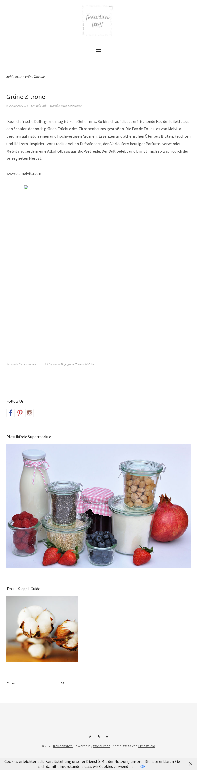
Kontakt (90, 738)
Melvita (89, 364)
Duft (63, 364)
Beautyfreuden (27, 364)
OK (143, 766)
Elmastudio (146, 746)
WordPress (101, 746)
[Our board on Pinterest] (20, 413)
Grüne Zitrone (25, 96)
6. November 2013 (17, 105)
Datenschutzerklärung (107, 738)
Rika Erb (41, 105)
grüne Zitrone (75, 364)
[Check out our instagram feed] (29, 413)
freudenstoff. (63, 746)
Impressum (98, 738)
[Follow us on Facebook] (10, 413)
